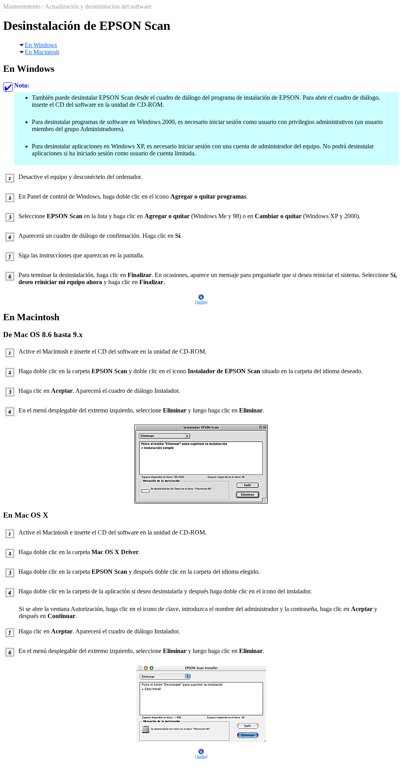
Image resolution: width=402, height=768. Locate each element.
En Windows (41, 45)
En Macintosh (42, 52)
